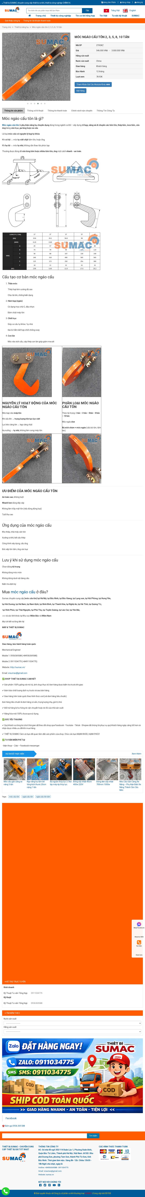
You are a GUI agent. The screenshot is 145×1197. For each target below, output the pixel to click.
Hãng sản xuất (10, 1027)
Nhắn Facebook (139, 928)
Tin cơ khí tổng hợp (85, 15)
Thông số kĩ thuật (35, 111)
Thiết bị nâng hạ (21, 27)
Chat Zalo (139, 955)
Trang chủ (41, 15)
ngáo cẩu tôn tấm (43, 797)
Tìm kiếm (93, 1136)
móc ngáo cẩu (23, 592)
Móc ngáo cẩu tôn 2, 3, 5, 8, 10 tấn (47, 27)
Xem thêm (136, 754)
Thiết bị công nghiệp (60, 15)
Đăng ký (140, 2)
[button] (27, 103)
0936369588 (36, 1003)
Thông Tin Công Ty (106, 111)
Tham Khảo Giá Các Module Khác (91, 84)
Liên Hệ (8, 21)
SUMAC (135, 15)
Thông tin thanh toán (57, 111)
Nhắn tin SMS (139, 937)
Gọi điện (139, 946)
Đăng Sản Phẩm (109, 2)
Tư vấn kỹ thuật (119, 15)
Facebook (11, 1118)
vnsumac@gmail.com (17, 673)
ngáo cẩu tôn (28, 797)
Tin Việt (103, 15)
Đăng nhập (125, 2)
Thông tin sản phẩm (13, 111)
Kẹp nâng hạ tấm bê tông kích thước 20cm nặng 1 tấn (13, 784)
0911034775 (36, 993)
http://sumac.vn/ (17, 667)
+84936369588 (51, 1167)
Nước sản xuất (10, 1019)
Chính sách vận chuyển (81, 111)
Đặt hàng (80, 91)
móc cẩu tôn (14, 797)
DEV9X (108, 1193)
